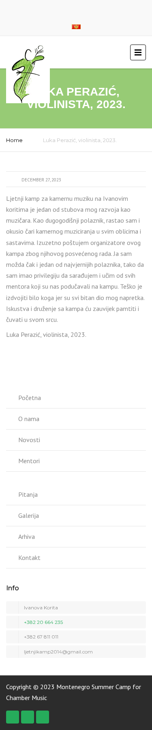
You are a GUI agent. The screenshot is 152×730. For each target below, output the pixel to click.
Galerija (28, 515)
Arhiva (26, 536)
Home (14, 140)
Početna (29, 398)
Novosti (29, 440)
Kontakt (29, 557)
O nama (28, 419)
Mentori (29, 461)
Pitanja (28, 494)
